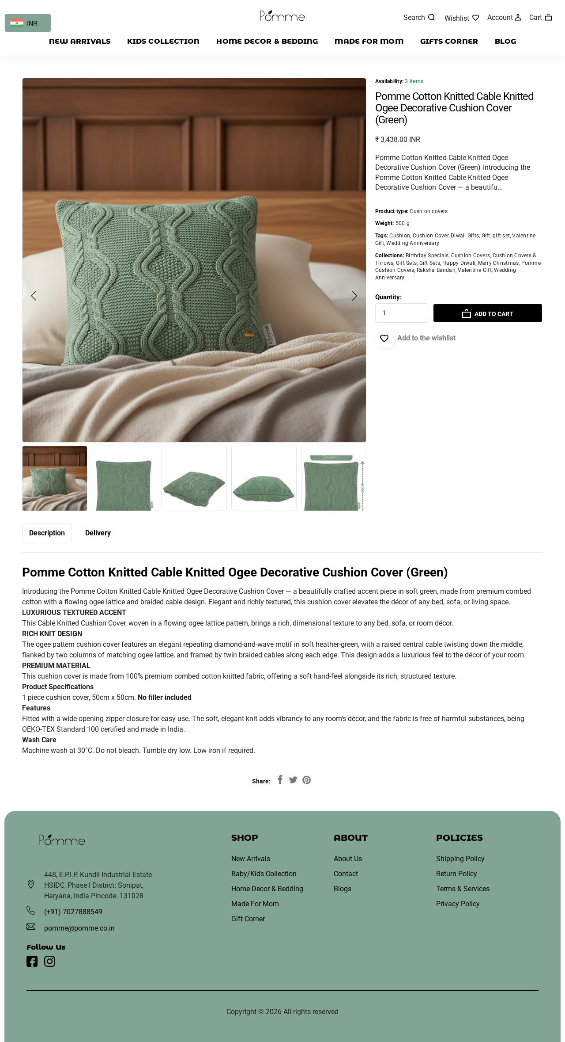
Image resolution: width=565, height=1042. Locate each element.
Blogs (342, 889)
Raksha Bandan (436, 270)
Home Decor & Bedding (267, 41)
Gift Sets (406, 263)
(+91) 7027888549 (73, 912)
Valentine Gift (474, 270)
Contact (346, 874)
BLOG (505, 41)
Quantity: (388, 297)
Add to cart (493, 313)
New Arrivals (79, 41)
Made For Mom (255, 904)
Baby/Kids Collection (264, 874)
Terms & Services (463, 889)
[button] (354, 296)
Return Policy (456, 874)
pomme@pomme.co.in (79, 928)
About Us (348, 859)
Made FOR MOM (369, 41)
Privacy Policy (458, 904)
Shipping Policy (460, 859)
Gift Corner (248, 919)
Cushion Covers (470, 255)
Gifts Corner (449, 41)
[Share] (279, 780)
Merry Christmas (498, 263)
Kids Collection (163, 41)
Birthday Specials (427, 255)
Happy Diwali (458, 263)
